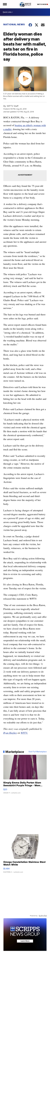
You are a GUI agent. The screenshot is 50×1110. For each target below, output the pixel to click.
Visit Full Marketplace (37, 752)
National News (14, 24)
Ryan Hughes (10, 732)
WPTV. (24, 732)
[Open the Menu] (4, 4)
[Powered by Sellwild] (43, 916)
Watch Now (42, 4)
